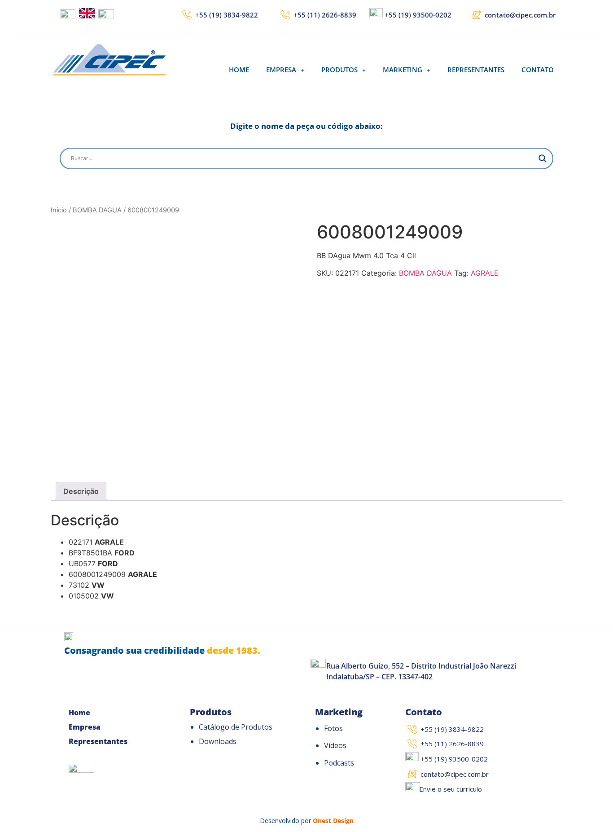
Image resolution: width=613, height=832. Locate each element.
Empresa (85, 727)
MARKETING (402, 69)
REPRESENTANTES (475, 69)
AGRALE (485, 273)
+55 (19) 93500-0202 (418, 14)
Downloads (217, 741)
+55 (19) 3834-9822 (226, 14)
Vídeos (335, 745)
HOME (239, 69)
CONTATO (537, 69)
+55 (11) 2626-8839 (324, 14)
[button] (285, 70)
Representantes (98, 741)
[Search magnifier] (542, 158)
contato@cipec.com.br (520, 14)
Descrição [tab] (81, 491)
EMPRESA (281, 69)
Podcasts (339, 763)
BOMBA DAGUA (97, 210)
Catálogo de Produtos (235, 727)
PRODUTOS (339, 69)
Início (59, 210)
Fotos (333, 728)
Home (79, 713)
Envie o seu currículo (450, 788)
